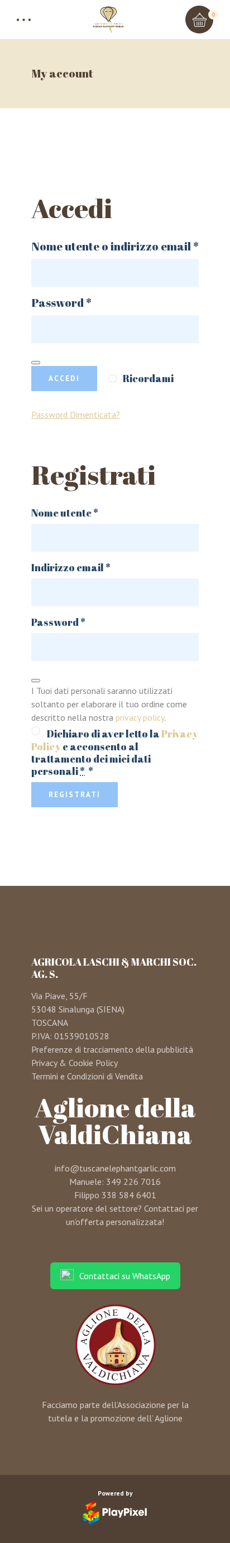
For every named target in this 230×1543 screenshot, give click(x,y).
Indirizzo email (93, 567)
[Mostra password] (35, 362)
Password (86, 303)
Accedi (64, 378)
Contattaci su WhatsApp (124, 1275)
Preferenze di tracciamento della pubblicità (112, 1049)
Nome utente (86, 513)
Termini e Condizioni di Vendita (87, 1076)
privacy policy (140, 717)
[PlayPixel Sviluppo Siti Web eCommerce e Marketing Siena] (115, 1513)
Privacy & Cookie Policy (74, 1062)
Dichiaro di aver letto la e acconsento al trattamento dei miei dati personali (114, 752)
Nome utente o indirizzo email (115, 246)
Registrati (74, 794)
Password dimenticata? (75, 414)
